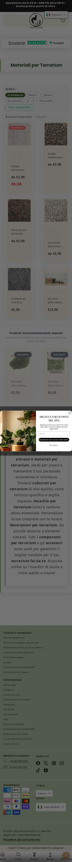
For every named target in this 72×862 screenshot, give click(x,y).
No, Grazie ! (54, 445)
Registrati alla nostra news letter (54, 439)
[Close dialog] (69, 413)
